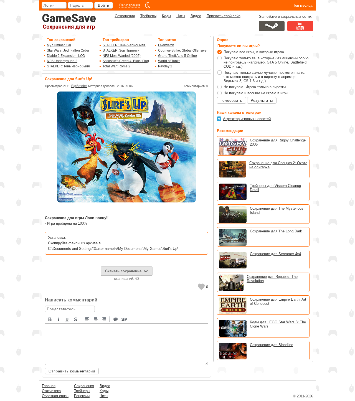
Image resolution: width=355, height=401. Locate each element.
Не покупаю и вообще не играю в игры (256, 93)
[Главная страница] (69, 21)
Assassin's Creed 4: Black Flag (126, 61)
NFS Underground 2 (62, 61)
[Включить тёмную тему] (148, 5)
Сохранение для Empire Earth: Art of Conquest (278, 301)
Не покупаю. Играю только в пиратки (255, 87)
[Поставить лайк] (201, 286)
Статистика (51, 391)
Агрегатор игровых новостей (247, 119)
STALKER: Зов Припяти (121, 50)
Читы (180, 16)
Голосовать (231, 100)
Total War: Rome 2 (116, 66)
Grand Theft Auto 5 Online (177, 56)
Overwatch (166, 45)
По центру (96, 319)
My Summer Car (59, 45)
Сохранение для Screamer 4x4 (275, 254)
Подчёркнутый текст (67, 319)
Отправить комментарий (72, 371)
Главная (48, 386)
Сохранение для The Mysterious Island (276, 210)
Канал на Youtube (300, 26)
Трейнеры (148, 16)
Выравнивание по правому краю (104, 319)
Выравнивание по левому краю (87, 319)
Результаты (262, 100)
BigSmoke (79, 86)
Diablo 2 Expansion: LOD (66, 56)
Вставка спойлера (124, 319)
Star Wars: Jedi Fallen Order (68, 50)
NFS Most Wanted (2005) (122, 56)
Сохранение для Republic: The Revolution (272, 279)
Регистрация (129, 5)
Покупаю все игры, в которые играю (254, 52)
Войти (103, 5)
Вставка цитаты (116, 319)
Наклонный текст (58, 319)
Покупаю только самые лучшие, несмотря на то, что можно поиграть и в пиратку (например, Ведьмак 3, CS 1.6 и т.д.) (264, 76)
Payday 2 (165, 66)
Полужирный (50, 319)
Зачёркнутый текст (76, 319)
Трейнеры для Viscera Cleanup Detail (275, 188)
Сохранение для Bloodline (271, 345)
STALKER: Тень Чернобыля (68, 66)
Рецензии (82, 396)
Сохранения (125, 16)
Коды (166, 16)
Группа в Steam (272, 26)
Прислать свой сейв (223, 16)
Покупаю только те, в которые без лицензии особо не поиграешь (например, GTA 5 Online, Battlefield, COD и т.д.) (266, 62)
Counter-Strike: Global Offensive (182, 50)
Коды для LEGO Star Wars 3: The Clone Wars (278, 324)
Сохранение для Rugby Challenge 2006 (278, 142)
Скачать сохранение (123, 271)
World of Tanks (169, 61)
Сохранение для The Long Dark (276, 231)
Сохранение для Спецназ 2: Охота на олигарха (278, 165)
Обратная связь (55, 396)
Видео (196, 16)
